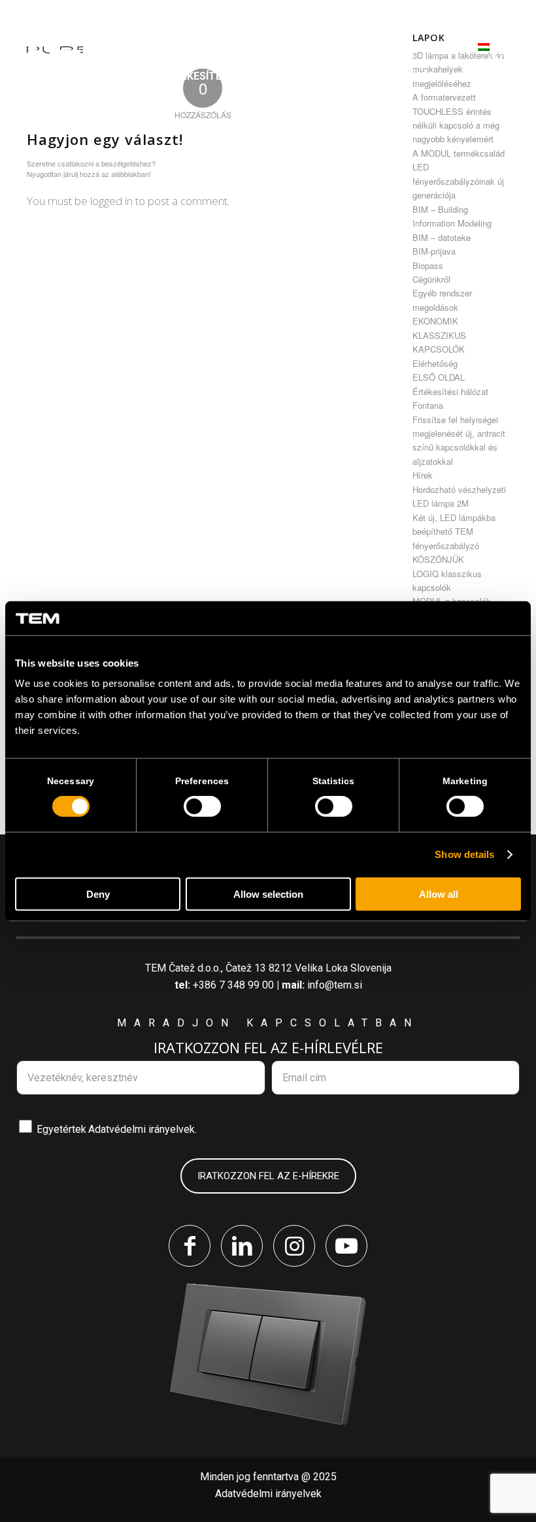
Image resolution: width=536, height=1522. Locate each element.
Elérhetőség (435, 363)
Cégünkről (431, 279)
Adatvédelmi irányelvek (268, 1493)
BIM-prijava (434, 251)
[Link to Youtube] (346, 1246)
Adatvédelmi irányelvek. (142, 1129)
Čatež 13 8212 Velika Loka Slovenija (309, 968)
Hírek (422, 475)
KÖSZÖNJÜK (438, 559)
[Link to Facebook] (189, 1246)
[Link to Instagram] (294, 1246)
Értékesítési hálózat (450, 391)
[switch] (202, 806)
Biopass (427, 265)
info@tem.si (334, 985)
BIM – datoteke (441, 237)
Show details (464, 854)
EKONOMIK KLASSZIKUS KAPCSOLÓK (439, 335)
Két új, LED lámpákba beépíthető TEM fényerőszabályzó (453, 531)
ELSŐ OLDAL (438, 377)
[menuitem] (227, 42)
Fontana (427, 405)
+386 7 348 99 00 (233, 985)
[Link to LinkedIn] (242, 1246)
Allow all (438, 894)
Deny (98, 894)
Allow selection (268, 894)
